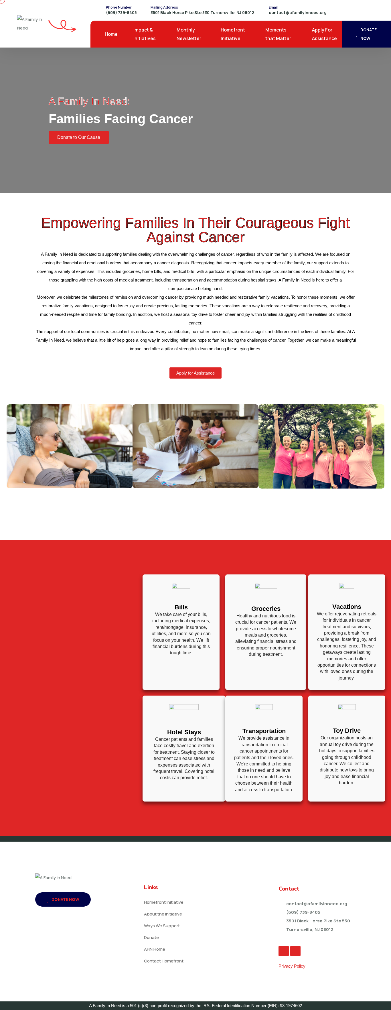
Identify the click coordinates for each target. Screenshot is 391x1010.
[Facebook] (284, 951)
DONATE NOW (368, 34)
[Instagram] (295, 951)
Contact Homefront (163, 961)
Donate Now (65, 899)
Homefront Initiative (233, 34)
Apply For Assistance (324, 34)
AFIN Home (154, 949)
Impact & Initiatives (144, 34)
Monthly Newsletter (189, 34)
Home (111, 34)
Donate (151, 937)
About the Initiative (163, 914)
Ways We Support (162, 926)
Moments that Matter (278, 34)
